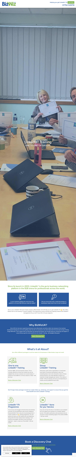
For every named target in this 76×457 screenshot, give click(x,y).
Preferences (7, 453)
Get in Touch (70, 2)
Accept (25, 453)
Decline (16, 453)
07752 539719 (68, 5)
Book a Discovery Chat (38, 336)
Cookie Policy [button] (25, 449)
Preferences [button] (20, 450)
